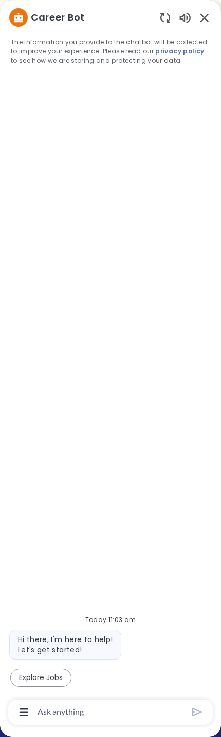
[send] (197, 712)
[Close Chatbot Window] (204, 17)
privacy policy (179, 51)
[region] (110, 363)
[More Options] (23, 712)
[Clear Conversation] (165, 17)
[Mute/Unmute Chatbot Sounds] (185, 17)
